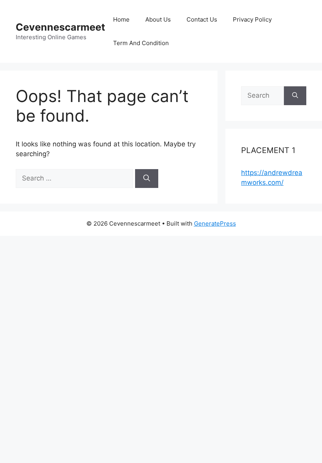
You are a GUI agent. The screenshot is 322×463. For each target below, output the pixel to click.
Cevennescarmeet (60, 27)
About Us (158, 19)
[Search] (146, 178)
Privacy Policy (252, 19)
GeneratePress (215, 223)
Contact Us (202, 19)
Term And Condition (141, 43)
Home (121, 19)
